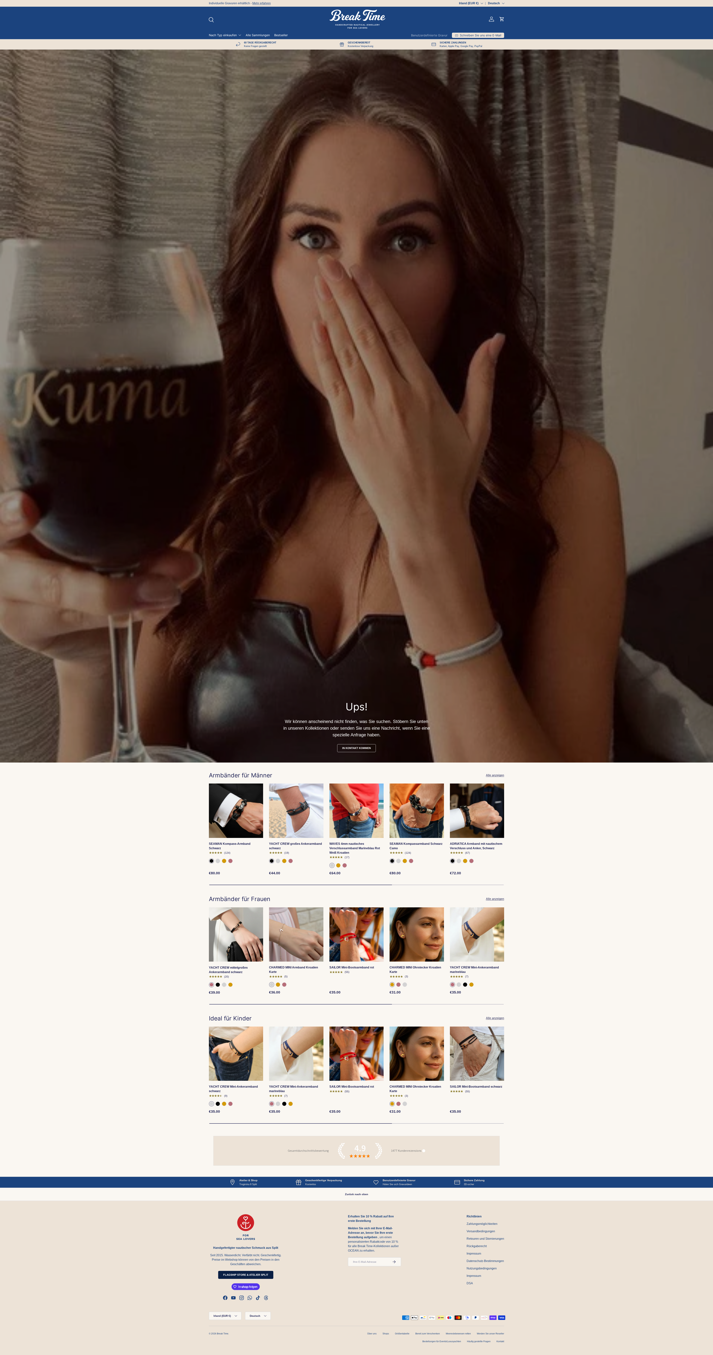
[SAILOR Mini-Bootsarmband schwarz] (477, 1054)
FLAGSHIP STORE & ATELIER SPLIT (245, 1274)
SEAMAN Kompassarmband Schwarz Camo (416, 846)
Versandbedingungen (481, 1231)
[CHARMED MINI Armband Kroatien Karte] (296, 934)
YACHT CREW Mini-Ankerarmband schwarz (233, 1089)
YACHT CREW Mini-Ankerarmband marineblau (474, 969)
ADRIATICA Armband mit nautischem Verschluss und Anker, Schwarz (476, 846)
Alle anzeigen (495, 775)
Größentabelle (402, 1333)
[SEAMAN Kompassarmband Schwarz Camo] (417, 811)
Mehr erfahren (261, 3)
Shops (385, 1333)
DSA (470, 1283)
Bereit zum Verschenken (427, 1333)
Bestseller (281, 35)
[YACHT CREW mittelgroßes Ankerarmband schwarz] (236, 934)
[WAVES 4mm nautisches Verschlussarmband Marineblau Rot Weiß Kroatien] (356, 811)
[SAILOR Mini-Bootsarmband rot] (356, 934)
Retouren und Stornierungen (485, 1238)
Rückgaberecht (477, 1246)
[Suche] (211, 19)
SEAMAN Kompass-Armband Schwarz (229, 846)
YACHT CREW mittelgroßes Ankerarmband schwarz (228, 969)
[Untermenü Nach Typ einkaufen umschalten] (239, 35)
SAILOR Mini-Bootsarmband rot (351, 967)
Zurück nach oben (356, 1194)
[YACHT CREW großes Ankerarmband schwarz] (296, 811)
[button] (502, 19)
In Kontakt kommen (356, 748)
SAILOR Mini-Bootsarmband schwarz (476, 1086)
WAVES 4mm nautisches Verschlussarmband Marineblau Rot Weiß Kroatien (354, 848)
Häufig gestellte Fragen (479, 1341)
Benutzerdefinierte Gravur (429, 35)
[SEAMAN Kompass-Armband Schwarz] (236, 811)
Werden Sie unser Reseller (490, 1333)
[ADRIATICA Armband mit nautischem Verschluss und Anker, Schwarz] (477, 811)
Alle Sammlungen (258, 35)
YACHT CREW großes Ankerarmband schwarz (295, 846)
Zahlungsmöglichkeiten (482, 1223)
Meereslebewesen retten (458, 1333)
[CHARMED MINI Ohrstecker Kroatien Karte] (417, 934)
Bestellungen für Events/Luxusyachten (441, 1341)
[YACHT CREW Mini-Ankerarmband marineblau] (477, 934)
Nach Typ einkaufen (223, 35)
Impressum (474, 1253)
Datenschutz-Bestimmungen (485, 1261)
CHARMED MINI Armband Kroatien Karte (293, 969)
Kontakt (500, 1341)
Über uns (372, 1333)
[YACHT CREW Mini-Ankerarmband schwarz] (236, 1054)
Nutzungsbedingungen (482, 1268)
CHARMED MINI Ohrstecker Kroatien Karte (415, 969)
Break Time (222, 1333)
